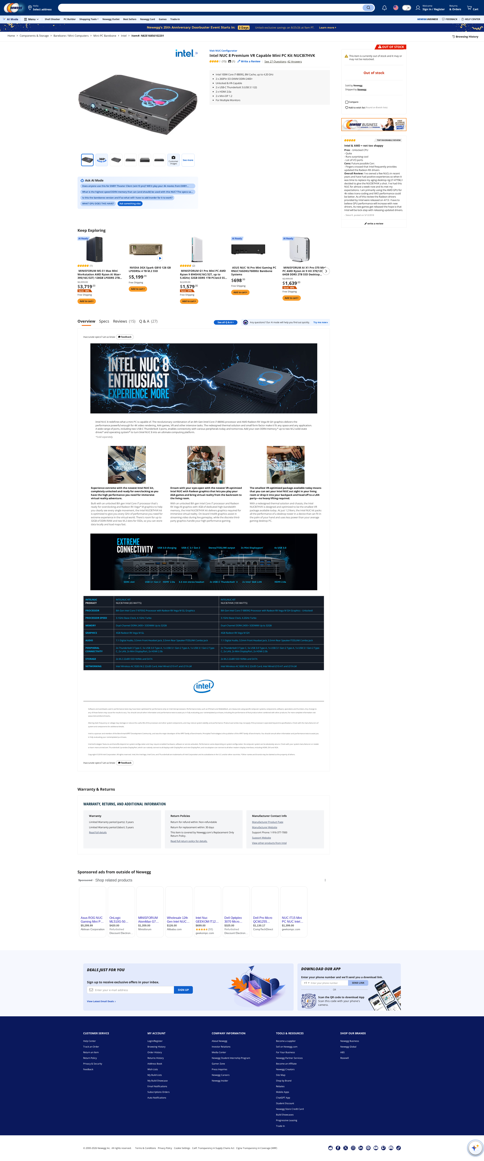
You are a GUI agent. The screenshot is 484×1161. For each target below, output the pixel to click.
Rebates (280, 1086)
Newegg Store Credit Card (290, 1109)
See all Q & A (225, 322)
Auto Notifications (156, 1097)
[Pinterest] (368, 1147)
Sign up (183, 990)
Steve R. (349, 215)
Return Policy (90, 1058)
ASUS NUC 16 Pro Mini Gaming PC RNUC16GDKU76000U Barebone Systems (253, 271)
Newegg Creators (285, 1069)
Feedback (125, 336)
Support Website (261, 837)
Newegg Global (348, 1046)
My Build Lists (154, 1075)
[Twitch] (383, 1147)
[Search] (368, 8)
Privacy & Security (92, 1063)
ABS (342, 1052)
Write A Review (375, 223)
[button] (40, 7)
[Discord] (391, 1147)
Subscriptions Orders (158, 1092)
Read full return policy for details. (189, 841)
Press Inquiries (219, 1069)
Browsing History (156, 1046)
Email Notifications (157, 1086)
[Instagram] (353, 1147)
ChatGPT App (283, 1097)
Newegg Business (349, 1041)
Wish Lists (152, 1069)
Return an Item (91, 1052)
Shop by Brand (283, 1080)
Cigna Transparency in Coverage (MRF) (256, 1148)
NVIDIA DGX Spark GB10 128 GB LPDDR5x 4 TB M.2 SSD (150, 269)
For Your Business (285, 1052)
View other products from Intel (269, 843)
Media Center (219, 1052)
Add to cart (86, 301)
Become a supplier (286, 1041)
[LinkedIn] (360, 1147)
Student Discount (285, 1103)
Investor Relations (221, 1046)
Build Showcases (285, 1114)
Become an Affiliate (286, 1063)
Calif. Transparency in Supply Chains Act (213, 1148)
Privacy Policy (165, 1148)
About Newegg (219, 1041)
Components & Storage (34, 35)
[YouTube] (376, 1147)
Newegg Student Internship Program (231, 1058)
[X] (345, 1147)
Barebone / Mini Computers (71, 35)
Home (11, 35)
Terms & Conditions (145, 1148)
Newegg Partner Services (289, 1058)
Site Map (280, 1075)
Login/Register (155, 1041)
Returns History (155, 1058)
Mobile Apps (282, 1092)
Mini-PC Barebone (104, 35)
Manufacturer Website (264, 827)
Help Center (89, 1041)
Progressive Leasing (286, 1120)
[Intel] (186, 53)
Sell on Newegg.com (286, 1046)
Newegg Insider (220, 1080)
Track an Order (91, 1046)
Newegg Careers (221, 1075)
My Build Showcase (157, 1080)
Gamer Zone (218, 1063)
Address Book (154, 1063)
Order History (154, 1052)
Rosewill (344, 1058)
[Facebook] (338, 1147)
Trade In (280, 1126)
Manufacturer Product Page (267, 822)
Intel (124, 35)
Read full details (98, 832)
